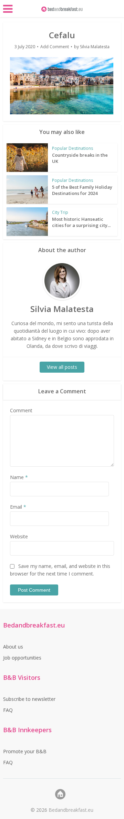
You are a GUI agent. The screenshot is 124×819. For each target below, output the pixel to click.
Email (18, 507)
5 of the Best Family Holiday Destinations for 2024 (82, 190)
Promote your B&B (24, 751)
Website (19, 536)
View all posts (62, 367)
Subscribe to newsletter (29, 699)
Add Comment (54, 46)
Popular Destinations (72, 148)
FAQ (8, 710)
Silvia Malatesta (95, 46)
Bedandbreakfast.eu (71, 810)
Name (19, 477)
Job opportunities (22, 657)
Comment (21, 410)
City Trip (60, 212)
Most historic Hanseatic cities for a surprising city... (81, 222)
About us (13, 646)
